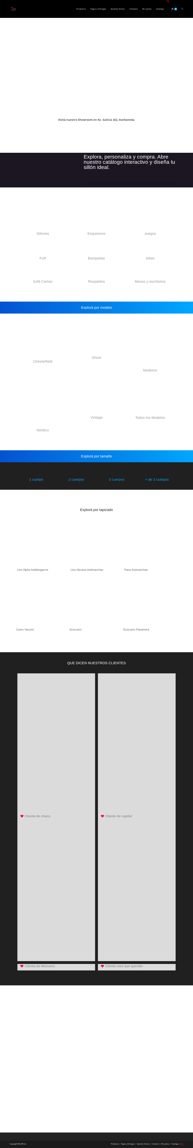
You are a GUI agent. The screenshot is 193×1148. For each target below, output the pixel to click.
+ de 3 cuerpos (157, 479)
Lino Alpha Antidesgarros (32, 569)
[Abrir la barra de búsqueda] (167, 1)
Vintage (96, 417)
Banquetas (96, 258)
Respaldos (96, 281)
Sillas (150, 258)
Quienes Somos (143, 1144)
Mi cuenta (165, 1144)
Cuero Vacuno (25, 629)
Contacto (155, 1144)
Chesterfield (42, 361)
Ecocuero (76, 629)
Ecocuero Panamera (136, 629)
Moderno (150, 370)
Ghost (96, 358)
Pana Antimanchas (136, 569)
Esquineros (96, 233)
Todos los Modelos (150, 418)
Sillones (42, 233)
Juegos (150, 233)
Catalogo (174, 1144)
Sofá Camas (43, 281)
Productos (115, 1144)
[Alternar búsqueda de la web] (182, 9)
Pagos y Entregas (128, 1144)
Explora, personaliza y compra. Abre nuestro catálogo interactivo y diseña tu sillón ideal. (129, 162)
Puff (43, 258)
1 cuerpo (36, 479)
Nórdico (43, 430)
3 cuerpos (116, 479)
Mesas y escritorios (150, 281)
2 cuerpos (76, 479)
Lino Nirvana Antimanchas (87, 569)
